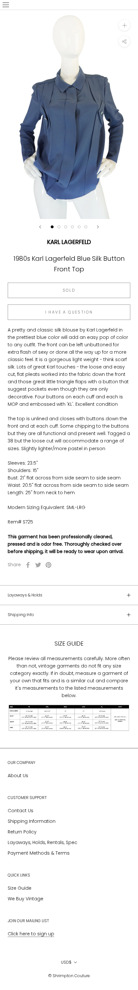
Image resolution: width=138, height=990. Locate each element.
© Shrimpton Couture (69, 975)
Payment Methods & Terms (39, 853)
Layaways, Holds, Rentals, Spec (42, 842)
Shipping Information (32, 821)
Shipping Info (21, 614)
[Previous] (40, 226)
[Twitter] (38, 565)
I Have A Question (69, 312)
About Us (18, 775)
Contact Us (20, 810)
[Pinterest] (48, 565)
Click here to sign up (31, 934)
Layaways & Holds (25, 595)
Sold (69, 290)
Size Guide (19, 888)
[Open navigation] (6, 5)
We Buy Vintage (25, 898)
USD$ (66, 962)
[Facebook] (28, 565)
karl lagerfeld (69, 242)
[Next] (98, 226)
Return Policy (22, 832)
